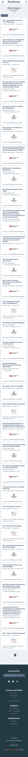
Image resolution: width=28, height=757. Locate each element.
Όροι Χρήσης (14, 738)
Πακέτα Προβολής (14, 708)
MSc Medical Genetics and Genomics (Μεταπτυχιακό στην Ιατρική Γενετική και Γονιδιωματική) (14, 586)
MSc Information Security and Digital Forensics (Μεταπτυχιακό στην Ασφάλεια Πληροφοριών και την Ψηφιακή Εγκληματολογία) (14, 84)
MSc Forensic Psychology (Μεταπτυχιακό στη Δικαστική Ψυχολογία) (12, 282)
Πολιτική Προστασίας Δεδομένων (14, 740)
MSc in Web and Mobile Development (14, 404)
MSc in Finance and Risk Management (14, 633)
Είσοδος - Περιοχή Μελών (14, 711)
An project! (14, 749)
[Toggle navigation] (3, 2)
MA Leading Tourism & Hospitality (13, 386)
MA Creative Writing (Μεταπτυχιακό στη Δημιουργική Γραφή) (14, 466)
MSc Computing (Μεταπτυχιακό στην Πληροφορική (12, 21)
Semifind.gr (14, 721)
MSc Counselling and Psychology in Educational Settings (13, 546)
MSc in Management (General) (12, 506)
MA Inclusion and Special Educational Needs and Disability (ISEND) (14, 445)
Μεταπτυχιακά (14, 695)
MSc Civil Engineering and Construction (10, 260)
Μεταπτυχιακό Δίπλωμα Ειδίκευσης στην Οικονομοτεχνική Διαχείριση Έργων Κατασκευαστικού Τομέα (14, 148)
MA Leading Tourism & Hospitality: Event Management (13, 107)
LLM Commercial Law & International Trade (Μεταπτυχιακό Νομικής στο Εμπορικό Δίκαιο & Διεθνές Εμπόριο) (14, 239)
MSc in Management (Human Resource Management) (11, 302)
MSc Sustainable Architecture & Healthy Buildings (12, 565)
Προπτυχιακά (14, 693)
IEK (14, 698)
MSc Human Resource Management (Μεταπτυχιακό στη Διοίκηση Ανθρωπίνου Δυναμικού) (13, 41)
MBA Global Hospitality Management (14, 323)
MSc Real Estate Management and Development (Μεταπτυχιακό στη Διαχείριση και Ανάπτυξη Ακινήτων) (14, 425)
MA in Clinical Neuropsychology (12, 526)
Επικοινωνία (14, 713)
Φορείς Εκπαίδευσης (14, 701)
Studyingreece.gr (14, 723)
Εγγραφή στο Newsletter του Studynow (14, 675)
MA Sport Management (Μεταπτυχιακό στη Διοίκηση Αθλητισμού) (12, 365)
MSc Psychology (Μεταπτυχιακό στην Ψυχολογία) (13, 343)
